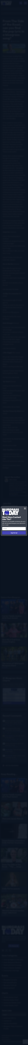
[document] (14, 522)
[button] (25, 508)
